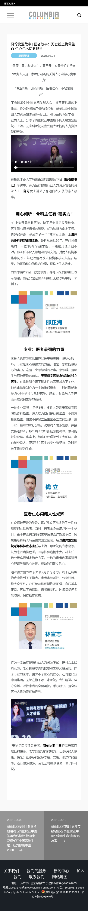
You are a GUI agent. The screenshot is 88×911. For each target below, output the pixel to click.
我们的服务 (36, 870)
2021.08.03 (14, 820)
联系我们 (36, 876)
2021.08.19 (58, 820)
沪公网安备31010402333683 (62, 892)
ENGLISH (10, 3)
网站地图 (59, 876)
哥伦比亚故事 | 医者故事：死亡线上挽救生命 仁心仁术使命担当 (43, 46)
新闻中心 (61, 870)
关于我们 (11, 870)
